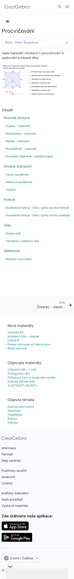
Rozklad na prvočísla (18, 259)
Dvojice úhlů (13, 233)
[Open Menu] (67, 7)
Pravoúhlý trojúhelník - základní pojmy (29, 156)
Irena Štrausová (26, 42)
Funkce (9, 199)
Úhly (7, 225)
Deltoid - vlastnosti (17, 141)
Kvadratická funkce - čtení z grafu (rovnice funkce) (37, 207)
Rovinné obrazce (17, 118)
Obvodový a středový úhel (22, 241)
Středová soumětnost (19, 182)
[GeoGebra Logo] (17, 7)
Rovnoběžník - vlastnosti (21, 148)
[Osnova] (8, 21)
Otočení (10, 189)
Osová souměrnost (17, 174)
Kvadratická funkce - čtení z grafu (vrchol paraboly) (38, 215)
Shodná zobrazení (17, 166)
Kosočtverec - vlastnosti (20, 133)
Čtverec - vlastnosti (18, 126)
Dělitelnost (12, 251)
